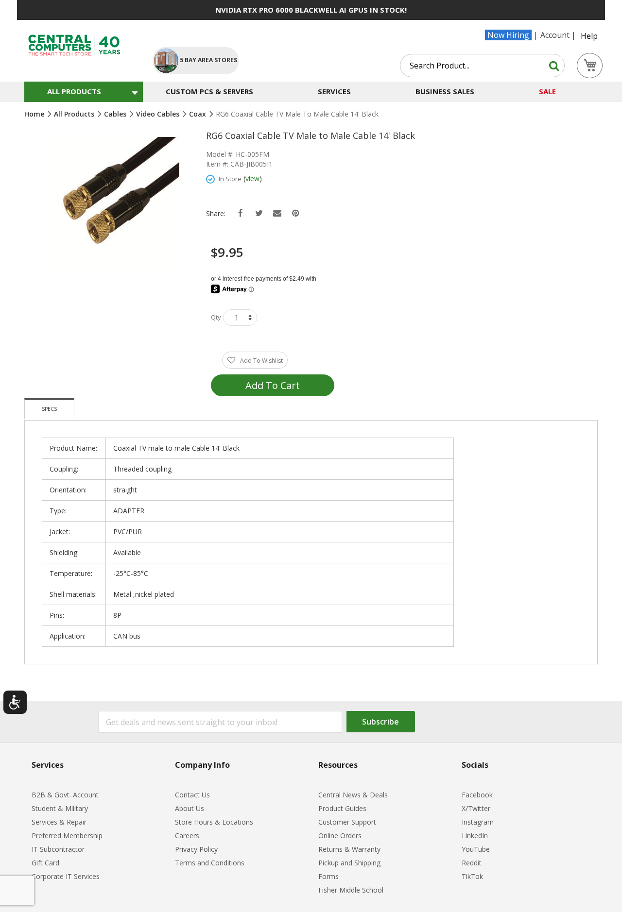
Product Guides (342, 808)
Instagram (478, 822)
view (252, 178)
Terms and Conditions (209, 862)
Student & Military (60, 808)
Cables (116, 113)
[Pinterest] (296, 213)
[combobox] (482, 65)
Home (35, 113)
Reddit (472, 862)
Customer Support (347, 822)
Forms (328, 876)
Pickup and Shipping (349, 862)
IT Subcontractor (58, 849)
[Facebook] (240, 213)
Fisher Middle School (350, 890)
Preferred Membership (67, 835)
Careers (187, 835)
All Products (75, 113)
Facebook (477, 794)
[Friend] (277, 213)
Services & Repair (59, 822)
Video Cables (158, 113)
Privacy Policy (196, 849)
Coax (198, 113)
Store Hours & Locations (214, 822)
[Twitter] (259, 213)
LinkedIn (475, 835)
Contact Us (192, 794)
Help (589, 36)
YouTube (476, 849)
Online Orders (340, 835)
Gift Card (45, 862)
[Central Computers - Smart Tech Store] (80, 45)
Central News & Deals (353, 794)
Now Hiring (508, 35)
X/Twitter (476, 808)
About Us (189, 808)
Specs (49, 408)
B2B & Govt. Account (65, 794)
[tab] (49, 408)
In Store (230, 178)
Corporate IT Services (66, 876)
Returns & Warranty (349, 849)
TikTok (472, 876)
